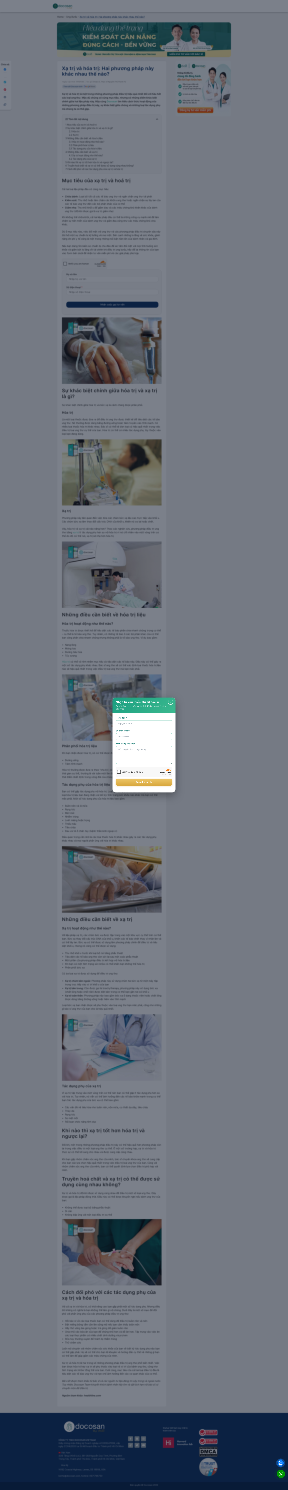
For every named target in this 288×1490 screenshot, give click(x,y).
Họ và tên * (121, 717)
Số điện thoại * (123, 730)
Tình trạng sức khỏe (125, 743)
